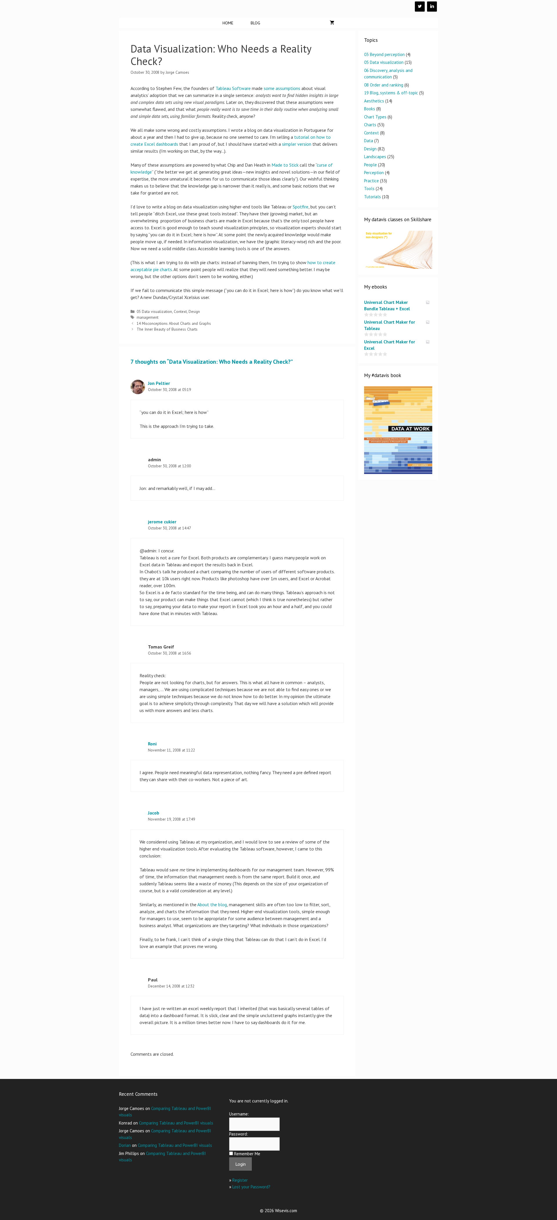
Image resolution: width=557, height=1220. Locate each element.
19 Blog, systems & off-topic (391, 92)
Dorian (125, 1145)
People (370, 164)
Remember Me (247, 1153)
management (147, 317)
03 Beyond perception (384, 54)
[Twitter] (420, 6)
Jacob (153, 813)
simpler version (296, 144)
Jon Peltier (159, 383)
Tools (369, 188)
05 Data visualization (154, 311)
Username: (239, 1114)
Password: (238, 1134)
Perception (374, 172)
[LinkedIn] (432, 6)
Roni (152, 744)
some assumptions (282, 88)
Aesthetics (374, 101)
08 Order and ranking (383, 85)
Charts (370, 124)
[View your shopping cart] (332, 23)
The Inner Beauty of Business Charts (167, 329)
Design (194, 311)
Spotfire (300, 207)
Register (240, 1180)
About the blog (212, 904)
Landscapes (375, 156)
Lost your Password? (251, 1187)
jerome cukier (162, 522)
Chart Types (375, 117)
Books (369, 108)
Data (368, 140)
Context (180, 311)
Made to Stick (285, 165)
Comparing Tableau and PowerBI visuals (176, 1123)
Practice (371, 180)
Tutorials (372, 196)
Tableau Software (233, 88)
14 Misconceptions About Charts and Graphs (174, 323)
